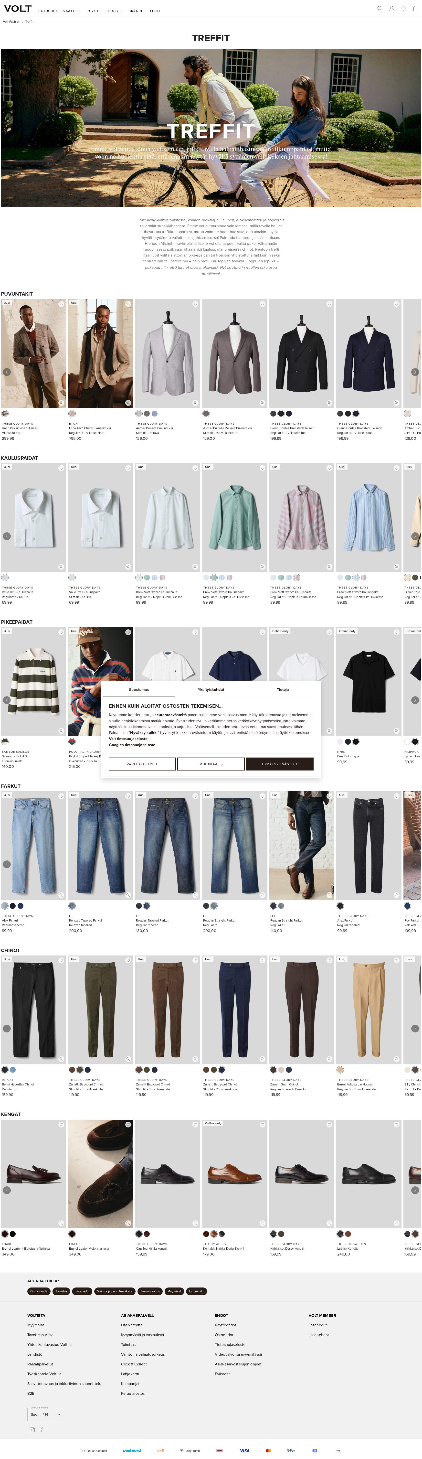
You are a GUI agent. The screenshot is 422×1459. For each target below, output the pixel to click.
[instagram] (32, 1430)
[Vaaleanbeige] (407, 1070)
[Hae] (380, 8)
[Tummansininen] (13, 906)
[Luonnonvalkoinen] (407, 414)
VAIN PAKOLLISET (142, 764)
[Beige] (72, 414)
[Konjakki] (214, 1234)
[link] (392, 8)
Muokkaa (209, 764)
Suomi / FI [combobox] (39, 1414)
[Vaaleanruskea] (340, 1070)
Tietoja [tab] (283, 689)
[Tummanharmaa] (273, 414)
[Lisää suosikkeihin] (61, 304)
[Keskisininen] (13, 1070)
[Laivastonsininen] (289, 414)
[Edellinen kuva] (7, 372)
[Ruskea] (5, 414)
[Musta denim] (340, 906)
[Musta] (281, 414)
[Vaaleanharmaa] (139, 414)
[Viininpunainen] (162, 577)
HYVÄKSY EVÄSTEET (279, 764)
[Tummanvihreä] (415, 577)
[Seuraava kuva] (415, 372)
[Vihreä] (147, 414)
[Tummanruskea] (273, 1070)
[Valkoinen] (5, 577)
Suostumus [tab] (139, 689)
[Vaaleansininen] (155, 414)
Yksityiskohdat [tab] (211, 689)
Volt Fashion (11, 21)
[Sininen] (155, 577)
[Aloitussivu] (18, 8)
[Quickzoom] (61, 403)
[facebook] (42, 1430)
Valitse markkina (39, 1407)
